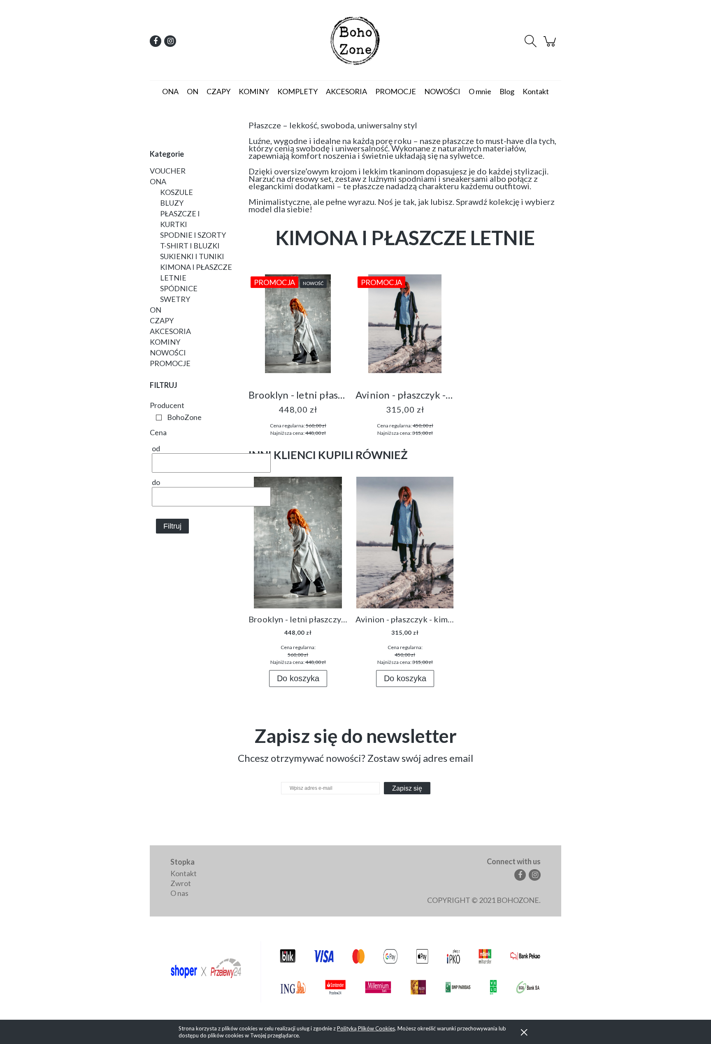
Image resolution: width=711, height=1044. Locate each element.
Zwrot (180, 883)
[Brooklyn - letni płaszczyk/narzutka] (298, 325)
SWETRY (175, 299)
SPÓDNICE (179, 288)
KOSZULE (176, 192)
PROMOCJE (170, 363)
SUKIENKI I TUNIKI (192, 256)
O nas (179, 893)
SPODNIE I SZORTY (193, 234)
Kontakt (183, 873)
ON (155, 309)
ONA (158, 181)
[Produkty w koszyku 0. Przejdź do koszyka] (551, 44)
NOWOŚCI (168, 352)
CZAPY (162, 320)
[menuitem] (170, 91)
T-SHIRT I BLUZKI (190, 245)
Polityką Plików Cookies (366, 1028)
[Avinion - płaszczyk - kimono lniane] (405, 325)
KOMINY (165, 341)
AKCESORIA (170, 331)
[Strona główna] (355, 41)
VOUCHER (168, 170)
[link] (177, 417)
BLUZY (172, 202)
